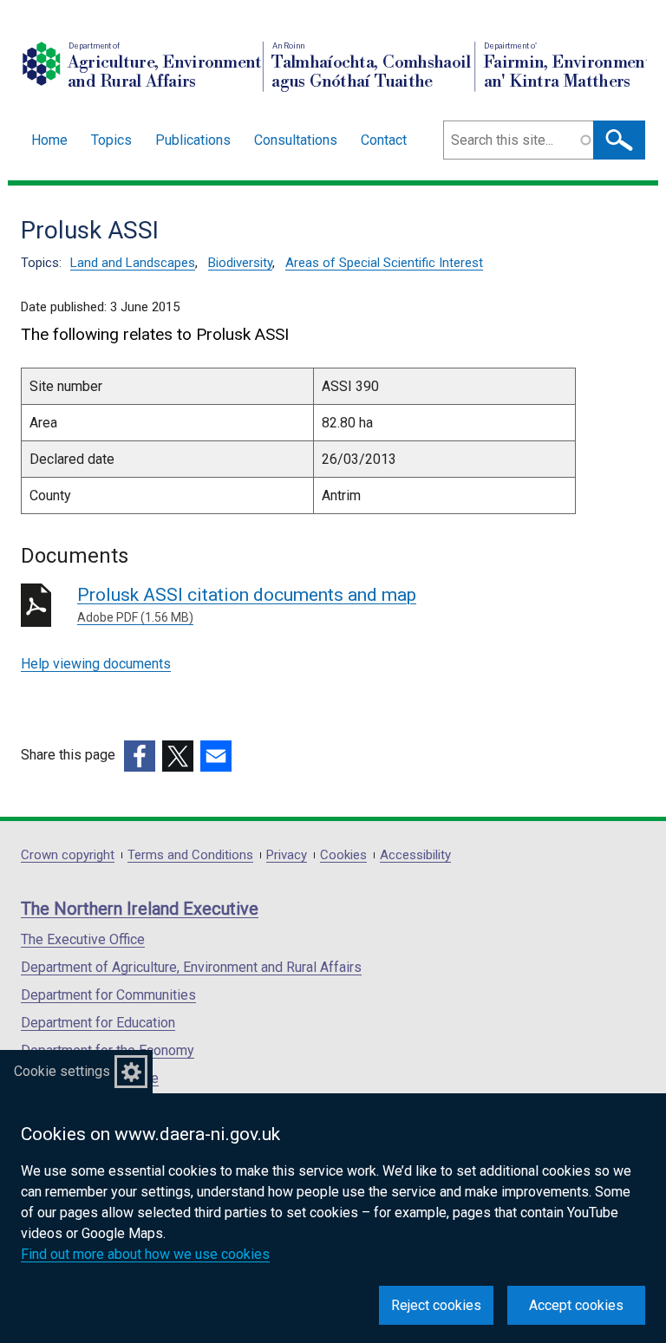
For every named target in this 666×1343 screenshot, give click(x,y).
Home (49, 140)
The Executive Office (83, 939)
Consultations (295, 140)
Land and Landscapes (132, 263)
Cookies (343, 855)
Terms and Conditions (190, 855)
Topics (111, 140)
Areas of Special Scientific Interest (384, 263)
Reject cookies (436, 1305)
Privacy (286, 855)
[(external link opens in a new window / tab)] (139, 756)
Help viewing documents (96, 663)
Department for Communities (108, 995)
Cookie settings (62, 1071)
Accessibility (415, 855)
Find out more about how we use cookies (145, 1254)
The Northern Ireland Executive (139, 908)
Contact (384, 140)
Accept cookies (576, 1305)
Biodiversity (240, 263)
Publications (193, 140)
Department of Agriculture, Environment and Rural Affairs (191, 967)
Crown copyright (67, 855)
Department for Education (98, 1022)
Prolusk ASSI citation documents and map (246, 604)
